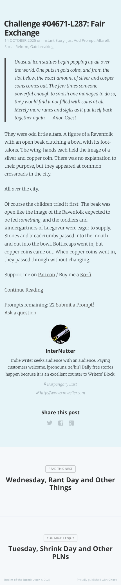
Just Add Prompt (80, 40)
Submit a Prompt (74, 305)
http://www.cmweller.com (62, 392)
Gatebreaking (41, 46)
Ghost (112, 580)
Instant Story (53, 40)
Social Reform (16, 46)
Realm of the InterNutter (22, 580)
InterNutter (60, 351)
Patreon (46, 275)
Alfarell (103, 40)
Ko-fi (85, 275)
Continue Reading (24, 290)
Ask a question (20, 313)
